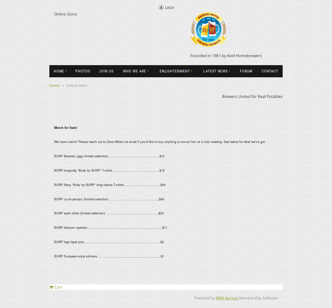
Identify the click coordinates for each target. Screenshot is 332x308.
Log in (169, 7)
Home (54, 85)
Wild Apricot (227, 298)
